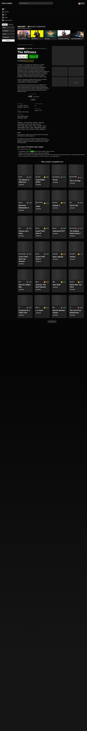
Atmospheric (35, 122)
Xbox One (26, 105)
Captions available (21, 127)
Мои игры (22, 184)
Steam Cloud (41, 122)
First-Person (38, 124)
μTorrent (32, 151)
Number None (20, 117)
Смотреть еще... (28, 28)
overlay (19, 129)
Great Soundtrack (21, 124)
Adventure (20, 111)
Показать (8, 40)
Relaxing (23, 129)
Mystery (27, 127)
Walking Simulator (38, 127)
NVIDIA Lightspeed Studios (23, 116)
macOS (25, 107)
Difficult (30, 125)
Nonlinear (37, 129)
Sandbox (35, 125)
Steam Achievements (27, 122)
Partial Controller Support (23, 125)
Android (21, 105)
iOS (28, 107)
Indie (24, 111)
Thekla (25, 117)
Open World (33, 124)
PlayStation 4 (20, 107)
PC (18, 105)
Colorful (31, 127)
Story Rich (27, 124)
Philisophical (42, 129)
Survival (44, 125)
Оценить (33, 99)
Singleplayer (20, 122)
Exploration (39, 125)
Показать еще (52, 321)
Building (44, 127)
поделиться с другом (28, 60)
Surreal (27, 129)
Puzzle (27, 111)
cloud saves (32, 129)
